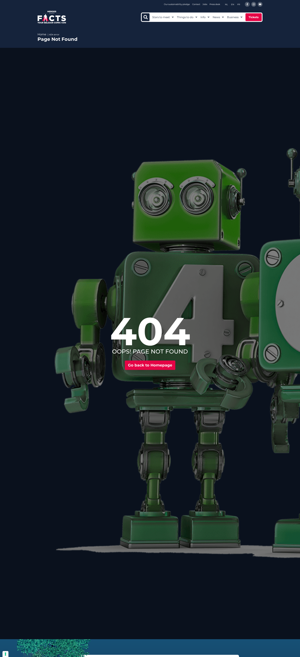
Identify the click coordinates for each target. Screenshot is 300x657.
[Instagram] (253, 4)
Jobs (204, 4)
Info (203, 17)
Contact (196, 4)
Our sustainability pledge (177, 4)
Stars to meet (161, 17)
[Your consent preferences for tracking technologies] (5, 654)
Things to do (185, 17)
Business (233, 17)
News (216, 17)
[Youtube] (260, 4)
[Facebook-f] (247, 4)
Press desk (215, 4)
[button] (146, 17)
